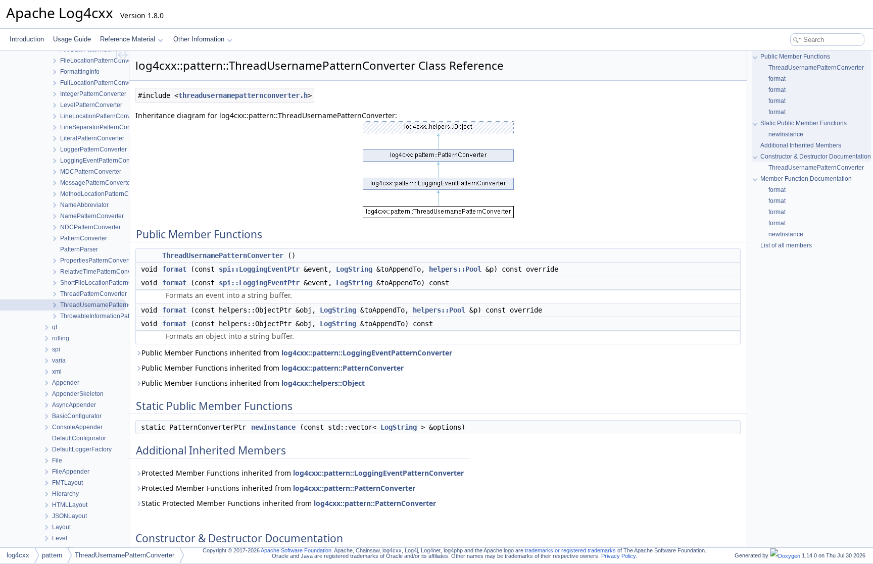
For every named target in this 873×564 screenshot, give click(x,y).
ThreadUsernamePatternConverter (222, 255)
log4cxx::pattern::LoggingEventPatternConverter (366, 352)
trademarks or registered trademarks (570, 550)
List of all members (786, 245)
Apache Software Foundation (296, 550)
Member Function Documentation (806, 178)
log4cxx (18, 555)
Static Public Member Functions (803, 123)
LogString (354, 269)
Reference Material (127, 39)
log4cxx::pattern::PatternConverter (342, 368)
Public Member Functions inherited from (296, 352)
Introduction (27, 39)
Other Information (198, 39)
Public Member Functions (795, 56)
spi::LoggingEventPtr (259, 269)
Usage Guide (72, 39)
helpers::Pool (455, 269)
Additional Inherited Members (800, 145)
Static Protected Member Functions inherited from (288, 503)
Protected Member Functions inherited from (302, 473)
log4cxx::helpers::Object (323, 383)
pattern (52, 555)
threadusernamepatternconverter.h (243, 95)
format (174, 269)
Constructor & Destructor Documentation (815, 156)
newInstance (273, 427)
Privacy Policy (618, 556)
